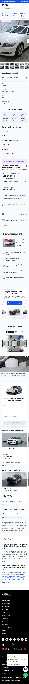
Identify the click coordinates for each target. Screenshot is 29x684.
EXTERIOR (11, 332)
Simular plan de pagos (14, 303)
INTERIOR (20, 332)
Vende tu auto (5, 606)
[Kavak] (4, 5)
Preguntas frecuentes (14, 539)
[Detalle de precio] (14, 176)
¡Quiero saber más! (14, 664)
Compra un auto (6, 600)
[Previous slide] (2, 117)
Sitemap (4, 673)
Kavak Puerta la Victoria (8, 91)
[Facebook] (3, 639)
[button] (22, 195)
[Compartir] (24, 166)
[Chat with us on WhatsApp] (25, 675)
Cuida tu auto (5, 609)
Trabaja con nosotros (7, 627)
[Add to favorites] (24, 435)
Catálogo (4, 539)
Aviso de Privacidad (6, 661)
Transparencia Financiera (8, 670)
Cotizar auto (14, 422)
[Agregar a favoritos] (26, 166)
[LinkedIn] (18, 639)
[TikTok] (22, 639)
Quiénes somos (5, 624)
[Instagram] (6, 639)
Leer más (4, 561)
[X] (14, 639)
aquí (27, 1)
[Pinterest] (26, 639)
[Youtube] (10, 639)
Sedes (3, 612)
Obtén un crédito (6, 603)
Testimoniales (5, 618)
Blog (3, 621)
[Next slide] (26, 117)
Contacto (4, 630)
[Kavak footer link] (6, 595)
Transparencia (5, 667)
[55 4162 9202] (19, 4)
